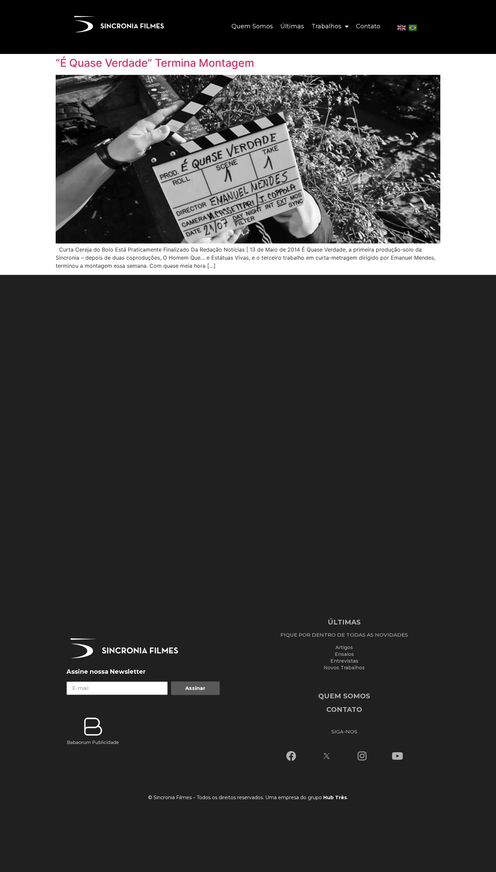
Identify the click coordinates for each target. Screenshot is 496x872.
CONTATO (344, 709)
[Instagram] (362, 756)
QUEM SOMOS (344, 696)
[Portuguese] (412, 27)
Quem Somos (252, 26)
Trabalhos (326, 26)
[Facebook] (291, 756)
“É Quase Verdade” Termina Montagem (155, 62)
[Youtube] (397, 756)
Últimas (292, 26)
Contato (368, 26)
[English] (401, 27)
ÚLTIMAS (344, 622)
